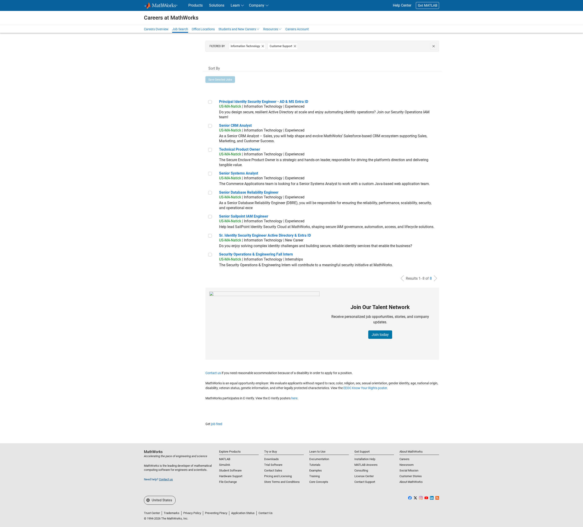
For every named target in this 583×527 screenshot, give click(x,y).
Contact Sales (273, 470)
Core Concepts (318, 482)
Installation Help (364, 459)
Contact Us (265, 513)
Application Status (243, 513)
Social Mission (408, 470)
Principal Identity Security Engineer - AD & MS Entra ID (263, 101)
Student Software (230, 470)
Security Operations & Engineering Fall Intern (256, 254)
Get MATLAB (427, 5)
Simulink (224, 464)
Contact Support (364, 482)
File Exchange (228, 482)
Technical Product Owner (239, 149)
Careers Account (297, 29)
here (294, 398)
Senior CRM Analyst (235, 125)
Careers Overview (156, 29)
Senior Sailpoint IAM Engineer (243, 216)
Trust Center (152, 513)
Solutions (216, 5)
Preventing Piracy (216, 513)
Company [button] (256, 5)
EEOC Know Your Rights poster (365, 388)
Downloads (271, 459)
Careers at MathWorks (171, 18)
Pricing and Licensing (278, 476)
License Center (364, 476)
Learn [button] (235, 5)
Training (314, 476)
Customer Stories (410, 476)
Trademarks (171, 513)
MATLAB (224, 459)
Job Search (180, 29)
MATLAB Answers (366, 464)
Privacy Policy (192, 513)
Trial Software (273, 464)
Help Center (402, 5)
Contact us (213, 373)
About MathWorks (411, 482)
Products (195, 5)
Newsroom (406, 464)
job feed (216, 424)
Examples (315, 470)
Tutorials (314, 464)
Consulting (361, 470)
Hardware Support (230, 476)
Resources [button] (270, 29)
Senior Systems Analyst (238, 173)
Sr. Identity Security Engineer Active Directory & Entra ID (265, 235)
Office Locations (203, 29)
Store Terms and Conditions (282, 482)
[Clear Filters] (433, 46)
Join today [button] (380, 334)
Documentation (319, 459)
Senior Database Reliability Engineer (249, 192)
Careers (404, 459)
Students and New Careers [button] (237, 29)
